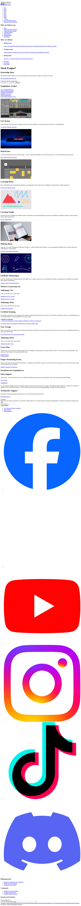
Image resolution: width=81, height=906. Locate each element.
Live (5, 7)
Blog (5, 28)
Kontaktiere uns (5, 903)
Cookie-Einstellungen (56, 903)
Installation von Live (6, 94)
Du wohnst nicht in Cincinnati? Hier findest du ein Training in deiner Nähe (19, 323)
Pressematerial (12, 903)
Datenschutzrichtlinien (45, 903)
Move (5, 10)
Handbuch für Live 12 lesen (8, 296)
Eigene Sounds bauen (6, 219)
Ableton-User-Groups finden (11, 891)
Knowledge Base (44, 387)
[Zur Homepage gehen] (2, 4)
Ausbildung (7, 36)
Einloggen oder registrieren (10, 22)
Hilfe (5, 17)
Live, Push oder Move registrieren (12, 408)
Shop (5, 14)
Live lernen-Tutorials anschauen (9, 127)
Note (5, 12)
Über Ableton (7, 33)
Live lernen (6, 63)
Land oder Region (5, 901)
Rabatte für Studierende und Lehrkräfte (13, 882)
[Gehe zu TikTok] (42, 798)
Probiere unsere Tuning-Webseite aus (10, 283)
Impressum (65, 903)
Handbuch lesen (5, 354)
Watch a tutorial (4, 356)
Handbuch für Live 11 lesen (8, 299)
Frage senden (4, 380)
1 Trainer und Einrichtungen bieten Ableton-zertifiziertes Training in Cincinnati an (21, 320)
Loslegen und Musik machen (8, 187)
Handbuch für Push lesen (7, 308)
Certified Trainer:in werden (10, 894)
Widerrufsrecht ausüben (73, 903)
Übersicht (6, 61)
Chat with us (4, 383)
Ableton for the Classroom (10, 29)
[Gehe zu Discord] (42, 876)
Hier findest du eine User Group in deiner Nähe (12, 334)
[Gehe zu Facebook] (42, 489)
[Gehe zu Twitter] (42, 567)
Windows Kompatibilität (7, 92)
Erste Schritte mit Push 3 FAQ (8, 96)
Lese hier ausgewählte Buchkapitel (9, 251)
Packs (5, 16)
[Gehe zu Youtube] (42, 644)
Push (5, 9)
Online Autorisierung (6, 95)
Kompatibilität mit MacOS (7, 91)
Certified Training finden (10, 892)
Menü (6, 4)
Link (5, 13)
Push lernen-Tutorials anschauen (9, 157)
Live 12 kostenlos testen (10, 20)
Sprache (3, 900)
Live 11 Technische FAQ (7, 89)
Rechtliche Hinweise (21, 903)
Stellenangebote (8, 35)
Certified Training (8, 32)
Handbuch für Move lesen (7, 343)
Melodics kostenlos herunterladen (9, 367)
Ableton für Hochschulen (10, 31)
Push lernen (7, 64)
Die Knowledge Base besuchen (8, 78)
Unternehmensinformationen (33, 903)
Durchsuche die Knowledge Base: (9, 81)
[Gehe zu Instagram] (42, 721)
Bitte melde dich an (5, 396)
